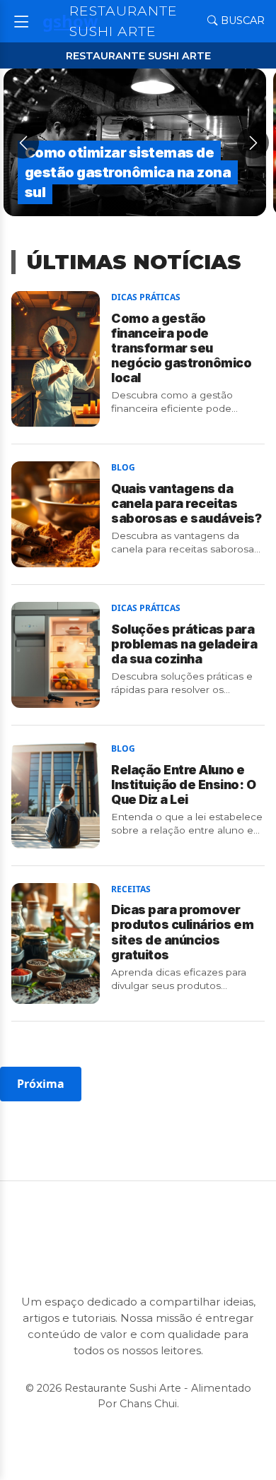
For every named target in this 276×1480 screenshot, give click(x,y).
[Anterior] (23, 142)
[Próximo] (253, 142)
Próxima (40, 1083)
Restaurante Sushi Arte (123, 21)
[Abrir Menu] (21, 21)
